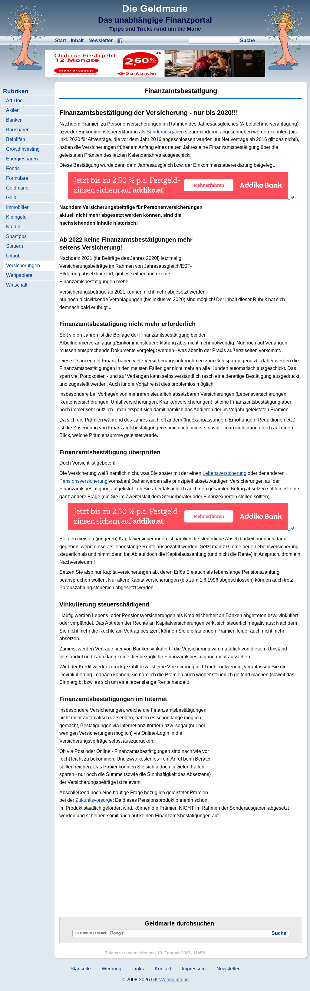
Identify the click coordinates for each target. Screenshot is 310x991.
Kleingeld (16, 217)
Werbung (111, 968)
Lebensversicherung (224, 473)
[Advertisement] (256, 246)
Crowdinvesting (23, 149)
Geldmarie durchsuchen (179, 923)
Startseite (81, 968)
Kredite (13, 226)
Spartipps (16, 236)
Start (60, 40)
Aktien (13, 110)
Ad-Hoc (14, 100)
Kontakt (163, 968)
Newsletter (100, 40)
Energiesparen (22, 158)
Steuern (14, 246)
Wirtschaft (16, 284)
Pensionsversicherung (83, 481)
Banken (14, 120)
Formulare (17, 178)
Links (138, 968)
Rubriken (15, 91)
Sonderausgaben (165, 131)
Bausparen (18, 129)
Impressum (194, 968)
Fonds (13, 168)
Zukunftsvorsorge (94, 800)
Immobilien (18, 207)
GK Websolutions (170, 979)
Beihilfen (15, 139)
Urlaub (13, 255)
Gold (11, 197)
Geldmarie (17, 187)
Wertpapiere (19, 275)
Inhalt (77, 40)
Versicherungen (23, 265)
